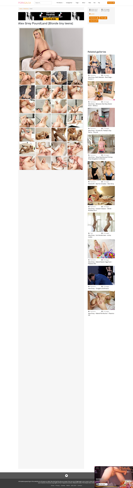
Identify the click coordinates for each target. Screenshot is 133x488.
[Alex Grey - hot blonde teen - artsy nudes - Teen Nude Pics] (101, 222)
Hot (94, 2)
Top (99, 2)
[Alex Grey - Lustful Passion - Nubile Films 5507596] (59, 134)
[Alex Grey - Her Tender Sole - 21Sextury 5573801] (27, 78)
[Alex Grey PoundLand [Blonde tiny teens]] (51, 49)
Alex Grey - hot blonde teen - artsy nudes (99, 236)
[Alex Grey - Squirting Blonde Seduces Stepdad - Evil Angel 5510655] (59, 92)
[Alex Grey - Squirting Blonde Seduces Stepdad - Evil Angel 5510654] (43, 92)
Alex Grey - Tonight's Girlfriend (98, 288)
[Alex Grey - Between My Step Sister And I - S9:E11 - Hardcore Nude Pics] (101, 90)
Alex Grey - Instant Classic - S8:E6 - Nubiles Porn (100, 209)
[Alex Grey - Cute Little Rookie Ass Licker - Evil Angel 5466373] (59, 149)
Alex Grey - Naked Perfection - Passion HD (101, 314)
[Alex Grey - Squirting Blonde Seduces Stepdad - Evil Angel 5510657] (27, 106)
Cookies (63, 485)
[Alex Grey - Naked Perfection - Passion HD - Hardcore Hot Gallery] (101, 300)
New (90, 2)
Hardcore (93, 18)
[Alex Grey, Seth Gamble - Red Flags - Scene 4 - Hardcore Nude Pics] (101, 64)
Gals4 (24, 2)
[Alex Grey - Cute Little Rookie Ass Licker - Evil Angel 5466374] (75, 149)
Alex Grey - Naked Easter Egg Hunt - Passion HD (100, 262)
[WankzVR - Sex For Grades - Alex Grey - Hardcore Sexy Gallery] (101, 170)
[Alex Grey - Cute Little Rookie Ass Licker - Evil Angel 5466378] (75, 163)
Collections (26, 8)
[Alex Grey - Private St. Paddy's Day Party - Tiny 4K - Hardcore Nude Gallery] (101, 117)
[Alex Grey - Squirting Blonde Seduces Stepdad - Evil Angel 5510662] (43, 120)
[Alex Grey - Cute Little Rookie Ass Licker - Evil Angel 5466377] (59, 163)
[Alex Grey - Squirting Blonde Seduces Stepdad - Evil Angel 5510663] (59, 120)
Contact (80, 485)
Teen (102, 18)
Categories (69, 2)
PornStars (59, 2)
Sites (83, 2)
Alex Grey (93, 21)
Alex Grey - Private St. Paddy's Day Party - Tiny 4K (99, 131)
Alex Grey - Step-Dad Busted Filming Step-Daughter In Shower (100, 158)
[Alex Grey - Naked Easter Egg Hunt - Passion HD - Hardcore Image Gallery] (101, 248)
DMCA (68, 485)
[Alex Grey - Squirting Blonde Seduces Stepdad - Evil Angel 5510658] (43, 106)
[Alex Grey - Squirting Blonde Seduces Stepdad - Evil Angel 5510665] (27, 134)
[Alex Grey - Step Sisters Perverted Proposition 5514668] (59, 78)
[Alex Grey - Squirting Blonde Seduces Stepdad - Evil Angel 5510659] (59, 106)
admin (92, 14)
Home (21, 8)
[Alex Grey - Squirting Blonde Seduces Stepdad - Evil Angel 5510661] (27, 120)
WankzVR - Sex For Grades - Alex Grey (101, 184)
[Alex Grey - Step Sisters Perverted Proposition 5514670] (75, 78)
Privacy (58, 485)
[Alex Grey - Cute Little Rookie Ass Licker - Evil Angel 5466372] (43, 149)
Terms (52, 485)
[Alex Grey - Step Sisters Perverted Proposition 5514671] (27, 92)
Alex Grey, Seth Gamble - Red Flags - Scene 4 (100, 78)
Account (110, 2)
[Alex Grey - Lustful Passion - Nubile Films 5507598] (27, 149)
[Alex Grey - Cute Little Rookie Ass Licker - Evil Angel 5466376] (43, 163)
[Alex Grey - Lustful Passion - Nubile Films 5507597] (75, 134)
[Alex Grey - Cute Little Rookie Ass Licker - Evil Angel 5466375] (27, 163)
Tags (77, 2)
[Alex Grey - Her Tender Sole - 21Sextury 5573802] (43, 78)
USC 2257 (73, 485)
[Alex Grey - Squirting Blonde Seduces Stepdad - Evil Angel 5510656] (75, 92)
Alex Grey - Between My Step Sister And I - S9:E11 (100, 104)
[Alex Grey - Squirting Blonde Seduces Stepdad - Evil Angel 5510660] (75, 106)
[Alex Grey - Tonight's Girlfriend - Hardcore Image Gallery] (101, 275)
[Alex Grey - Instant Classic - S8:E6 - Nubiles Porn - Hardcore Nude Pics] (101, 195)
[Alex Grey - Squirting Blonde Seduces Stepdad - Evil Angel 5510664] (75, 120)
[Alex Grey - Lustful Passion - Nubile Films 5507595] (43, 134)
